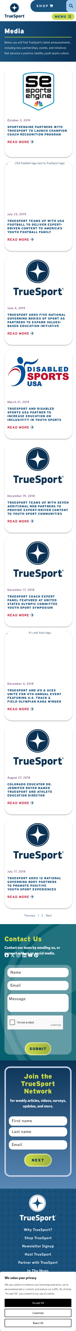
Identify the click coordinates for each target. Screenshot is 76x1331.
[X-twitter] (12, 955)
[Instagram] (18, 955)
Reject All (38, 1322)
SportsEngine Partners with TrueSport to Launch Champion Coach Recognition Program (37, 130)
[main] (38, 540)
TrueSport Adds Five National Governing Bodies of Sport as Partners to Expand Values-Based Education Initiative (36, 320)
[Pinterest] (36, 955)
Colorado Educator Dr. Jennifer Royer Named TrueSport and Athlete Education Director (29, 790)
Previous (30, 915)
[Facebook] (6, 955)
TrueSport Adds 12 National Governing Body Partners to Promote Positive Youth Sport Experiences (34, 883)
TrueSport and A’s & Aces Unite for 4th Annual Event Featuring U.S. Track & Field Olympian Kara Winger (34, 696)
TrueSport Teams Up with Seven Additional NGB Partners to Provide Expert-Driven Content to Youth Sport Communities (38, 508)
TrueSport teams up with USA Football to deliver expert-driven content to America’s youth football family (35, 226)
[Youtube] (30, 955)
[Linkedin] (24, 955)
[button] (14, 10)
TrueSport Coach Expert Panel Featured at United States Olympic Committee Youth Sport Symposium (32, 602)
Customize (38, 1312)
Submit (38, 1049)
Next (38, 1160)
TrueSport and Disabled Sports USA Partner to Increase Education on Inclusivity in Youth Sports (34, 414)
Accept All (38, 1302)
